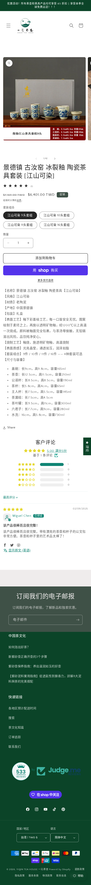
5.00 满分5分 (57, 451)
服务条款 (34, 876)
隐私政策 (20, 876)
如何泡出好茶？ (19, 647)
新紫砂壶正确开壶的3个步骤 (27, 657)
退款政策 (80, 869)
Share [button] (11, 427)
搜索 (11, 718)
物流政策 (47, 876)
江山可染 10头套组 (57, 215)
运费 (19, 200)
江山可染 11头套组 (20, 225)
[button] (8, 25)
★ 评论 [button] (87, 446)
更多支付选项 (46, 280)
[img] (13, 509)
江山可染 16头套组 (57, 225)
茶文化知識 (16, 727)
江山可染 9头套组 (20, 215)
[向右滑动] (54, 158)
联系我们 (14, 747)
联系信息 (61, 876)
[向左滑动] (36, 158)
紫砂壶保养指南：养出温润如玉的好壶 (34, 666)
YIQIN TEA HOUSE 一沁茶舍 (33, 869)
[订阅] (77, 620)
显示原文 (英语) (19, 550)
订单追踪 (14, 737)
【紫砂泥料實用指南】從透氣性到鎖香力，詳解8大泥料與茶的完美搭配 (44, 679)
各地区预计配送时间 (22, 708)
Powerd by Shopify (60, 869)
